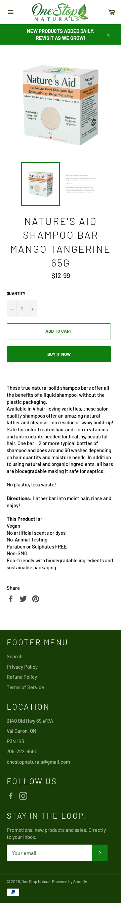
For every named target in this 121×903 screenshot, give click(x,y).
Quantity (16, 293)
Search (15, 656)
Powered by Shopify (69, 881)
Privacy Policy (22, 667)
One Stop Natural (36, 881)
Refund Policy (22, 677)
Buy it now (59, 354)
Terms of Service (25, 687)
